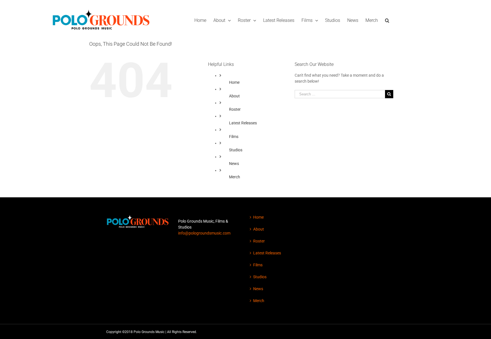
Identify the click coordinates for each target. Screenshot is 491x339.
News (234, 163)
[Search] (387, 20)
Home (234, 82)
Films (233, 136)
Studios (235, 150)
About (234, 96)
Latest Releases (243, 123)
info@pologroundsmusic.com (204, 233)
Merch (234, 177)
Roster (235, 109)
